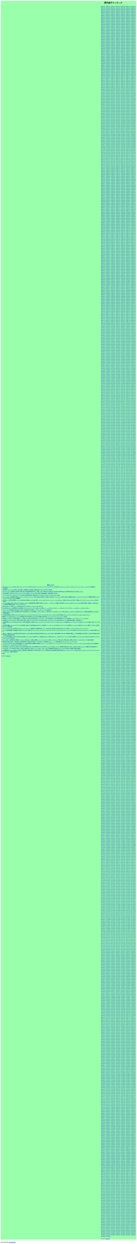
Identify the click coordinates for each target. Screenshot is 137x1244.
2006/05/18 (118, 39)
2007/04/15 (133, 110)
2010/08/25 (113, 374)
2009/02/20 (123, 255)
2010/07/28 (113, 368)
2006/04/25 (108, 34)
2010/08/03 (108, 369)
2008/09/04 (118, 219)
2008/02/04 (103, 174)
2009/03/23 (103, 263)
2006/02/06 (103, 18)
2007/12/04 (108, 161)
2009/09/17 (118, 300)
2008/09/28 (133, 224)
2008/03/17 (103, 183)
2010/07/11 (133, 363)
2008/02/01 (123, 173)
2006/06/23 (123, 46)
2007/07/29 (133, 132)
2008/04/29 (108, 192)
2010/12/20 (103, 399)
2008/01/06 (133, 167)
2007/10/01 (103, 147)
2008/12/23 (108, 243)
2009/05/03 (133, 270)
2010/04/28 (113, 348)
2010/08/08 (133, 369)
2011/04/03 (133, 420)
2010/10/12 (108, 384)
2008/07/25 (123, 210)
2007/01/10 (113, 90)
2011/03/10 (118, 416)
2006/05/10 (113, 37)
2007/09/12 (113, 143)
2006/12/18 (103, 85)
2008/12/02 (108, 239)
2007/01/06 (128, 88)
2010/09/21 (108, 380)
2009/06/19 (123, 281)
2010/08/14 (128, 371)
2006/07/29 (128, 54)
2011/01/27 (118, 407)
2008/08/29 (123, 218)
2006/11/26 (133, 79)
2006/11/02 (118, 75)
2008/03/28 (123, 185)
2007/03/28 (113, 107)
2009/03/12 (118, 260)
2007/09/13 (118, 143)
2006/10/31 (108, 75)
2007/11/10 (128, 155)
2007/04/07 (128, 108)
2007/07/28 (128, 132)
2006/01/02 (103, 10)
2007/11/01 (118, 153)
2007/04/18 (113, 111)
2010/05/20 (118, 353)
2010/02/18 (118, 333)
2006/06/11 (133, 43)
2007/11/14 (113, 156)
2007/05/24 (118, 119)
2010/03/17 (113, 339)
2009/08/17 (103, 294)
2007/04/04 (113, 108)
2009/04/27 (103, 270)
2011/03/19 (128, 417)
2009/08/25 (108, 296)
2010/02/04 (118, 330)
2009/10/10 (128, 305)
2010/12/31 (123, 401)
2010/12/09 (118, 396)
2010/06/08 (108, 357)
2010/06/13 (133, 357)
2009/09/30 (113, 303)
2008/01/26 (128, 171)
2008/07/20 (133, 209)
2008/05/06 (108, 194)
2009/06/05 (123, 278)
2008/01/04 (123, 167)
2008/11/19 (113, 236)
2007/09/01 (128, 140)
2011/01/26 (113, 407)
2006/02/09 (118, 18)
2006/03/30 (118, 28)
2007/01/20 (128, 91)
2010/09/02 (118, 375)
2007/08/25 (128, 138)
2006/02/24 (123, 21)
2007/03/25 (133, 105)
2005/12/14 (113, 6)
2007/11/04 (133, 153)
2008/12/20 (128, 242)
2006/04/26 (113, 34)
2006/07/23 (133, 52)
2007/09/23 (133, 144)
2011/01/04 (108, 402)
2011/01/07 (123, 402)
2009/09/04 (123, 297)
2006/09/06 (113, 63)
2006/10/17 (108, 72)
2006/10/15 (133, 70)
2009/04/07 (108, 266)
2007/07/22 (133, 131)
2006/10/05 (118, 69)
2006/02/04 (128, 16)
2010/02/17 (113, 333)
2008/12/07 (133, 239)
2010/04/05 (103, 344)
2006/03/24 (123, 27)
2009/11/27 (123, 315)
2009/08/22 (128, 294)
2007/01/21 (133, 91)
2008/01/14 (103, 170)
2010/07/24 (128, 366)
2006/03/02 (118, 22)
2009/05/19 (108, 275)
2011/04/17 (133, 423)
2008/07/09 (113, 207)
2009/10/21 (113, 308)
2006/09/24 (133, 66)
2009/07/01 (113, 284)
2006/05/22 (103, 40)
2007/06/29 (123, 126)
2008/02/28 (118, 179)
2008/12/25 (118, 243)
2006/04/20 (118, 33)
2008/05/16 (123, 195)
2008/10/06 (103, 227)
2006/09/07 (118, 63)
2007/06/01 (123, 120)
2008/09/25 (118, 224)
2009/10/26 (103, 309)
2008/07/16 (113, 209)
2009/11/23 (103, 315)
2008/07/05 (128, 206)
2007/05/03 (118, 114)
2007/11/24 (128, 158)
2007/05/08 (108, 116)
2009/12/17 (118, 320)
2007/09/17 (103, 144)
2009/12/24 (118, 321)
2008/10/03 (123, 225)
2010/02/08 (103, 332)
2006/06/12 (103, 45)
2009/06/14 (133, 279)
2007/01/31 (113, 94)
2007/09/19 (113, 144)
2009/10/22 (118, 308)
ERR (4, 653)
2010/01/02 (128, 323)
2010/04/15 (118, 345)
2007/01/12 (123, 90)
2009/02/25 (113, 257)
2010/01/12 (108, 326)
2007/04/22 (133, 111)
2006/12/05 (108, 82)
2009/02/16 (103, 255)
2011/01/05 (113, 402)
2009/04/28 (108, 270)
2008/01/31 (118, 173)
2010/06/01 (108, 356)
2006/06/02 (123, 42)
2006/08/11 (123, 57)
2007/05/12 (128, 116)
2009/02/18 (113, 255)
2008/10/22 (113, 230)
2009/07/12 (133, 285)
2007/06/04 (103, 122)
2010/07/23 (123, 366)
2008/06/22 (133, 203)
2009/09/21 (103, 302)
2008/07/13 (133, 207)
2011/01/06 (118, 402)
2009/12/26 (128, 321)
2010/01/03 (133, 323)
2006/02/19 (133, 19)
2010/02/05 (123, 330)
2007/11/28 (113, 159)
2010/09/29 (113, 381)
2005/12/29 (118, 9)
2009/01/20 (108, 249)
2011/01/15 (128, 404)
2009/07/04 (128, 284)
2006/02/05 (133, 16)
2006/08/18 (123, 58)
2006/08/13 (133, 57)
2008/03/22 (128, 183)
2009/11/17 (108, 314)
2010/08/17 (108, 372)
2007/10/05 (123, 147)
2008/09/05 (123, 219)
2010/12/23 (118, 399)
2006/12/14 (118, 84)
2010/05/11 (108, 351)
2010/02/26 (123, 335)
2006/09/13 (113, 64)
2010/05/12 (113, 351)
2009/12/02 (113, 317)
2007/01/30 (108, 94)
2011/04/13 (113, 423)
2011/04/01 (123, 420)
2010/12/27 (103, 401)
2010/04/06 (108, 344)
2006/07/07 (123, 49)
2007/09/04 (108, 141)
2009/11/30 (103, 317)
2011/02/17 (118, 411)
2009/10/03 (128, 303)
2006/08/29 (108, 61)
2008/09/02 (108, 219)
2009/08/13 (118, 293)
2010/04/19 (103, 347)
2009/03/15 (133, 260)
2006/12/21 (118, 85)
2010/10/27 (113, 387)
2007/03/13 (108, 104)
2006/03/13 (103, 25)
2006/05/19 (123, 39)
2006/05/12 (123, 37)
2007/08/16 (118, 137)
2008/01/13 (133, 168)
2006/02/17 (123, 19)
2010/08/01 (133, 368)
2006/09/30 (128, 67)
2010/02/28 (133, 335)
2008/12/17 (113, 242)
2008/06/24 (108, 204)
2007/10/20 (128, 150)
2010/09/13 (103, 378)
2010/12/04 (128, 395)
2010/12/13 (103, 398)
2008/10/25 (128, 230)
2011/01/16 (133, 404)
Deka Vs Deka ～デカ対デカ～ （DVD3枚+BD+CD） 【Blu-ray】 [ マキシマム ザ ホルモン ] (23, 606)
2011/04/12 (108, 423)
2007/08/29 (113, 140)
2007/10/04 (118, 147)
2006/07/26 (113, 54)
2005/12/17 (128, 6)
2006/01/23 (103, 15)
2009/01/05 (103, 246)
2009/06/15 (103, 281)
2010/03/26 (123, 341)
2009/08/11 (108, 293)
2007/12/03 (103, 161)
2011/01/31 (103, 408)
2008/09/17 (113, 222)
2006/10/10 (108, 70)
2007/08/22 (113, 138)
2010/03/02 (108, 336)
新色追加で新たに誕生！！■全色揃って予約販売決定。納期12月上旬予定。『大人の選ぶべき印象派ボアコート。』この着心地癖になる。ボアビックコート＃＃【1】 (40, 641)
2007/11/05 (103, 155)
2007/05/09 (113, 116)
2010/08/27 (123, 374)
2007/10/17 (113, 150)
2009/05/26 (108, 276)
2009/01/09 (123, 246)
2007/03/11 (133, 102)
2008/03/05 (113, 180)
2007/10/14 (133, 149)
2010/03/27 (128, 341)
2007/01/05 (123, 88)
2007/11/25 (133, 158)
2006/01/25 (113, 15)
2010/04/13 (108, 345)
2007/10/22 (103, 152)
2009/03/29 (133, 263)
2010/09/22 (113, 380)
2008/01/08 (108, 168)
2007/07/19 (118, 131)
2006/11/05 (133, 75)
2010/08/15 (133, 371)
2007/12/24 (103, 165)
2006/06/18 (133, 45)
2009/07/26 (133, 288)
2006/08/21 (103, 60)
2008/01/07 (103, 168)
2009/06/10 (113, 279)
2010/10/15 (123, 384)
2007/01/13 (128, 90)
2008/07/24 (118, 210)
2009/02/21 (128, 255)
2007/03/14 (113, 104)
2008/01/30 (113, 173)
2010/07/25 (133, 366)
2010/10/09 (128, 383)
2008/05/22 (118, 197)
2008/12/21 (133, 242)
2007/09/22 (128, 144)
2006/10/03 (108, 69)
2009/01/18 (133, 248)
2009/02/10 (108, 254)
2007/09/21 (123, 144)
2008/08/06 (113, 213)
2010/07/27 (108, 368)
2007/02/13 (108, 98)
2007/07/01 (133, 126)
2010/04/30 (123, 348)
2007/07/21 (128, 131)
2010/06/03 (118, 356)
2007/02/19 (103, 99)
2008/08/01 (123, 212)
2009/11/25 (113, 315)
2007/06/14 (118, 123)
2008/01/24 (118, 171)
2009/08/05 (113, 291)
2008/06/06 (123, 200)
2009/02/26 (118, 257)
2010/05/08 (128, 350)
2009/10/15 (118, 306)
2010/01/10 (133, 324)
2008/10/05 (133, 225)
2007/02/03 (128, 94)
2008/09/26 (123, 224)
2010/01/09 (128, 324)
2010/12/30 (118, 401)
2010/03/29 (103, 342)
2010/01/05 (108, 324)
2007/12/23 (133, 164)
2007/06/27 (113, 126)
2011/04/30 (128, 426)
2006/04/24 (103, 34)
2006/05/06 (128, 36)
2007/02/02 (123, 94)
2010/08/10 (108, 371)
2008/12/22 (103, 243)
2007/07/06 (123, 128)
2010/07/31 (128, 368)
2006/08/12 (128, 57)
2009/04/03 (123, 264)
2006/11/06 (103, 76)
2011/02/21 (103, 413)
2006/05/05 (123, 36)
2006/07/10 (103, 51)
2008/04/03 (118, 186)
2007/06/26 (108, 126)
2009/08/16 (133, 293)
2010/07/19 (103, 366)
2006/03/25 (128, 27)
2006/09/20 (113, 66)
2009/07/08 (113, 285)
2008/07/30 (113, 212)
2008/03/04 (108, 180)
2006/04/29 (128, 34)
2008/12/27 (128, 243)
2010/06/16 (113, 359)
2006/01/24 (108, 15)
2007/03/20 (108, 105)
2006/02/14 (108, 19)
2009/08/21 (123, 294)
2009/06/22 (103, 282)
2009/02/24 (108, 257)
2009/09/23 (113, 302)
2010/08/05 (118, 369)
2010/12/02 (118, 395)
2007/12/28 (123, 165)
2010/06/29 (108, 362)
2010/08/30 (103, 375)
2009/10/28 (113, 309)
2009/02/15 (133, 254)
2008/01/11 (123, 168)
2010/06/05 (128, 356)
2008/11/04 (108, 233)
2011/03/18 (123, 417)
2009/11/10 (108, 312)
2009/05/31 (133, 276)
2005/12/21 (113, 7)
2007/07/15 (133, 129)
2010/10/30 (128, 387)
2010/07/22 (118, 366)
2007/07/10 (108, 129)
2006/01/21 (128, 13)
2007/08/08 (113, 135)
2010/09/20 (103, 380)
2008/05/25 (133, 197)
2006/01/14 (128, 12)
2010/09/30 (118, 381)
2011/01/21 (123, 405)
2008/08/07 (118, 213)
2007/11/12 (103, 156)
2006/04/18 (108, 33)
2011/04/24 (133, 425)
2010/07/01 (118, 362)
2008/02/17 (133, 176)
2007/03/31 (128, 107)
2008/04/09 (113, 188)
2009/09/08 (108, 299)
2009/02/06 (123, 252)
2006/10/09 (103, 70)
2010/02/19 (123, 333)
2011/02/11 (123, 410)
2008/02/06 (113, 174)
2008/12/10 (113, 240)
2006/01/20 (123, 13)
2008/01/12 (128, 168)
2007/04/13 (123, 110)
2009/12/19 (128, 320)
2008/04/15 (108, 189)
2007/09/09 (133, 141)
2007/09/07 (123, 141)
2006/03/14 (108, 25)
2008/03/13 (118, 182)
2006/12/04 (103, 82)
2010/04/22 (118, 347)
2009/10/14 (113, 306)
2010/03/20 (128, 339)
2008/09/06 (128, 219)
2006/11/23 (118, 79)
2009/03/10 (108, 260)
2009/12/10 (118, 318)
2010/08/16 (103, 372)
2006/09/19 (108, 66)
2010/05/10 (103, 351)
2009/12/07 (103, 318)
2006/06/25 (133, 46)
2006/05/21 (133, 39)
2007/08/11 (128, 135)
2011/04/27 (113, 426)
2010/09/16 (118, 378)
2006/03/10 (123, 24)
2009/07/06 (103, 285)
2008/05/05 (103, 194)
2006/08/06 (133, 55)
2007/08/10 (123, 135)
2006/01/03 (108, 10)
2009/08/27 (118, 296)
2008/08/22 (123, 216)
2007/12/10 (103, 162)
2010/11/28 (133, 393)
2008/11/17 (103, 236)
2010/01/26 (108, 329)
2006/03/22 (113, 27)
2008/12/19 (123, 242)
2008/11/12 (113, 234)
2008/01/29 (108, 173)
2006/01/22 (133, 13)
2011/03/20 (133, 417)
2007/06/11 (103, 123)
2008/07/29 (108, 212)
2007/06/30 (128, 126)
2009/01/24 (128, 249)
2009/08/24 (103, 296)
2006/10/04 (113, 69)
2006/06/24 (128, 46)
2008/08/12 (108, 215)
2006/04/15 (128, 31)
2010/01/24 (133, 327)
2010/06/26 (128, 360)
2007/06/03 (133, 120)
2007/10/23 (108, 152)
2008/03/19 (113, 183)
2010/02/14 (133, 332)
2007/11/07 (113, 155)
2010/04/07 (113, 344)
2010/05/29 (128, 354)
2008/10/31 (123, 231)
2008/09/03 (113, 219)
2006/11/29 (113, 81)
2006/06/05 (103, 43)
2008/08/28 (118, 218)
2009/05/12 (108, 273)
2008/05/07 (113, 194)
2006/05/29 (103, 42)
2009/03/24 (108, 263)
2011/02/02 (113, 408)
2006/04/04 (108, 30)
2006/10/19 (118, 72)
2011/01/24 (103, 407)
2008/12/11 (118, 240)
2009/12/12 (128, 318)
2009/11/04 (113, 311)
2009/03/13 (123, 260)
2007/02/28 (113, 101)
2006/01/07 (128, 10)
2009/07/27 (103, 290)
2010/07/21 (113, 366)
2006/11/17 (123, 78)
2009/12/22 (108, 321)
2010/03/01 (103, 336)
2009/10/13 (108, 306)
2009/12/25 (123, 321)
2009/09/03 (118, 297)
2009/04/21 (108, 269)
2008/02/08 (123, 174)
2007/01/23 (108, 93)
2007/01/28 (133, 93)
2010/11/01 (103, 389)
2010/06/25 (123, 360)
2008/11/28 (123, 237)
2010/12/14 (108, 398)
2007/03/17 (128, 104)
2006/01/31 (108, 16)
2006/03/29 (113, 28)
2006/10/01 (133, 67)
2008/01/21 (103, 171)
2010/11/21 (133, 392)
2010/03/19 (123, 339)
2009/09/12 (128, 299)
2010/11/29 (103, 395)
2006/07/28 (123, 54)
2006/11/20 (103, 79)
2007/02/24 (128, 99)
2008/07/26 (128, 210)
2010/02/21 (133, 333)
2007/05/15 (108, 117)
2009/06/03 (113, 278)
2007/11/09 (123, 155)
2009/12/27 (133, 321)
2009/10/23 (123, 308)
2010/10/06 (113, 383)
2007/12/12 (113, 162)
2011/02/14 (103, 411)
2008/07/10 (118, 207)
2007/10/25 (118, 152)
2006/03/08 (113, 24)
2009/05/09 (128, 272)
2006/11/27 (103, 81)
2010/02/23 (108, 335)
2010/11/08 (103, 390)
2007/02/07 (113, 96)
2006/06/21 (113, 46)
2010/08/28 (128, 374)
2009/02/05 (118, 252)
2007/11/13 (108, 156)
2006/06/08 (118, 43)
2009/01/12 (103, 248)
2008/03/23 (133, 183)
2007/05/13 (133, 116)
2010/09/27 (103, 381)
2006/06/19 (103, 46)
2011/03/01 (108, 414)
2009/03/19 (118, 261)
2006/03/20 (103, 27)
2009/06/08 (103, 279)
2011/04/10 (133, 422)
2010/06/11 (123, 357)
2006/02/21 (108, 21)
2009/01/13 (108, 248)
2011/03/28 (103, 420)
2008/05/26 (103, 198)
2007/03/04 (133, 101)
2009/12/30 (113, 323)
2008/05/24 (128, 197)
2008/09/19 (123, 222)
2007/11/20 (108, 158)
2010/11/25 (118, 393)
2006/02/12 (133, 18)
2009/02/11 (113, 254)
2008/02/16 (128, 176)
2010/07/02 (123, 362)
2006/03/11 (128, 24)
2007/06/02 (128, 120)
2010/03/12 (123, 338)
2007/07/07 (128, 128)
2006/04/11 (108, 31)
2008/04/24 (118, 191)
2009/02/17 (108, 255)
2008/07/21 (103, 210)
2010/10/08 (123, 383)
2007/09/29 (128, 146)
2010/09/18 (128, 378)
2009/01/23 (123, 249)
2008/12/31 (113, 245)
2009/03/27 (123, 263)
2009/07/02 (118, 284)
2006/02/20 (103, 21)
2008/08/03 (133, 212)
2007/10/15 (103, 150)
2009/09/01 (108, 297)
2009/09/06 (133, 297)
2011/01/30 (133, 407)
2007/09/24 (103, 146)
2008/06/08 (133, 200)
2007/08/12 (133, 135)
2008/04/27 (133, 191)
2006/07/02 (133, 48)
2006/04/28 (123, 34)
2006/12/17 (133, 84)
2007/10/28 (133, 152)
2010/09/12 (133, 377)
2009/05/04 (103, 272)
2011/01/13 (118, 404)
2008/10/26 (133, 230)
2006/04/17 (103, 33)
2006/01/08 (133, 10)
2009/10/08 (118, 305)
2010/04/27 (108, 348)
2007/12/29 (128, 165)
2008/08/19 (108, 216)
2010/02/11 (118, 332)
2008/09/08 (103, 221)
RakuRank (8, 655)
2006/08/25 (123, 60)
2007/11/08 (118, 155)
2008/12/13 (128, 240)
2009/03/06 (123, 258)
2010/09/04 (128, 375)
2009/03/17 (108, 261)
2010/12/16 (118, 398)
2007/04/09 (103, 110)
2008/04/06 (133, 186)
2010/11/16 (108, 392)
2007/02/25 (133, 99)
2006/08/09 (113, 57)
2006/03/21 (108, 27)
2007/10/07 (133, 147)
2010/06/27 (133, 360)
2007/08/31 (123, 140)
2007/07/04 (113, 128)
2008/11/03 (103, 233)
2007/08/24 (123, 138)
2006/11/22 (113, 79)
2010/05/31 (103, 356)
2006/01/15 (133, 12)
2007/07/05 (118, 128)
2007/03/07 (113, 102)
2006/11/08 (113, 76)
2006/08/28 (103, 61)
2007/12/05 (113, 161)
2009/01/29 (118, 251)
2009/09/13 (133, 299)
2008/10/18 (128, 228)
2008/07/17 (118, 209)
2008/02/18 (103, 177)
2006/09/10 (133, 63)
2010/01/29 (123, 329)
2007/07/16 (103, 131)
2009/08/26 (113, 296)
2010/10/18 (103, 386)
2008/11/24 (103, 237)
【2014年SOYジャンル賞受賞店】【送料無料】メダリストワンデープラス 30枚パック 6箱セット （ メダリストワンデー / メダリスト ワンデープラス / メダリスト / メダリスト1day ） (46, 608)
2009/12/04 (123, 317)
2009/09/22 (108, 302)
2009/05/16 (128, 273)
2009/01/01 (118, 245)
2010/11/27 (128, 393)
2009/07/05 (133, 284)
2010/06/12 (128, 357)
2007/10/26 (123, 152)
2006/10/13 (123, 70)
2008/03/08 (128, 180)
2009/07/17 (123, 287)
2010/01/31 (133, 329)
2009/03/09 (103, 260)
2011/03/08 (108, 416)
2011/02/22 (108, 413)
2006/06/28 (113, 48)
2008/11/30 (133, 237)
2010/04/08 (118, 344)
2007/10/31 (113, 153)
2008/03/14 (123, 182)
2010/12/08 (113, 396)
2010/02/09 (108, 332)
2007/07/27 (123, 132)
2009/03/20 (123, 261)
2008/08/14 (118, 215)
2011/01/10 (103, 404)
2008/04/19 (128, 189)
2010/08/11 (113, 371)
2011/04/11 (103, 423)
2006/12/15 (123, 84)
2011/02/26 (128, 413)
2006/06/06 (108, 43)
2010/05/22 (128, 353)
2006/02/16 (118, 19)
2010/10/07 (118, 383)
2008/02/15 (123, 176)
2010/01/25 (103, 329)
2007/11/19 (103, 158)
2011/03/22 (108, 419)
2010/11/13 (128, 390)
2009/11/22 (133, 314)
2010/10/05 (108, 383)
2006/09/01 (123, 61)
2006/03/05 (133, 22)
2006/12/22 (123, 85)
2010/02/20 (128, 333)
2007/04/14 (128, 110)
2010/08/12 (118, 371)
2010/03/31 (113, 342)
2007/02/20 (108, 99)
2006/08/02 (113, 55)
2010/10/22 (123, 386)
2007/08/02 (118, 134)
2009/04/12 (133, 266)
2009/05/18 (103, 275)
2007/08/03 (123, 134)
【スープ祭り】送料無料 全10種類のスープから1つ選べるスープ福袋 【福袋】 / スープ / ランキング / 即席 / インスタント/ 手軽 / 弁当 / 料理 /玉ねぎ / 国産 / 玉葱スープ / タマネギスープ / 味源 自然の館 (48, 639)
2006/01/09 (103, 12)
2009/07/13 (103, 287)
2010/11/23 (108, 393)
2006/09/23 (128, 66)
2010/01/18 (103, 327)
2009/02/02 (103, 252)
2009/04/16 (118, 267)
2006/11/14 (108, 78)
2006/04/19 (113, 33)
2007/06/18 (103, 125)
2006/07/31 (103, 55)
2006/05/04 (118, 36)
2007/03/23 (123, 105)
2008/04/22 (108, 191)
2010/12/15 (113, 398)
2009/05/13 (113, 273)
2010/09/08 (113, 377)
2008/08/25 (103, 218)
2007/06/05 (108, 122)
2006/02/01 (113, 16)
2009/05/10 (133, 272)
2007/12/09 (133, 161)
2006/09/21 (118, 66)
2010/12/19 (133, 398)
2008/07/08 (108, 207)
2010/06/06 (133, 356)
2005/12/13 (108, 6)
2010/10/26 (108, 387)
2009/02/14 (128, 254)
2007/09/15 (128, 143)
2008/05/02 (123, 192)
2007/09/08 (128, 141)
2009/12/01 (108, 317)
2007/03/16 (123, 104)
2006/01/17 (108, 13)
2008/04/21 (103, 191)
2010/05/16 (133, 351)
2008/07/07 (103, 207)
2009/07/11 (128, 285)
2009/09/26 (128, 302)
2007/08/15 (113, 137)
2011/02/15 (108, 411)
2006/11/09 (118, 76)
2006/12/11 (103, 84)
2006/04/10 (103, 31)
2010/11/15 (103, 392)
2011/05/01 (133, 426)
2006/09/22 (123, 66)
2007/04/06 (123, 108)
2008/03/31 (103, 186)
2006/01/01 (133, 9)
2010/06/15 (108, 359)
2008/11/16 (133, 234)
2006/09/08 (123, 63)
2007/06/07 (118, 122)
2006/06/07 (113, 43)
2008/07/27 (133, 210)
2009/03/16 (103, 261)
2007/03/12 (103, 104)
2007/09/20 (118, 144)
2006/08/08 (108, 57)
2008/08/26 (108, 218)
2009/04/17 (123, 267)
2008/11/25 (108, 237)
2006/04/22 (128, 33)
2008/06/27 (123, 204)
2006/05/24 (113, 40)
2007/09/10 (103, 143)
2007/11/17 (128, 156)
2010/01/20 (113, 327)
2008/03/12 (113, 182)
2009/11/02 (103, 311)
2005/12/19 (103, 7)
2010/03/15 (103, 339)
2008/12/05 (123, 239)
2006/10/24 (108, 73)
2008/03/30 (133, 185)
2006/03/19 (133, 25)
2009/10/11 (133, 305)
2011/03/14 (103, 417)
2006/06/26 (103, 48)
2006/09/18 (103, 66)
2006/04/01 (128, 28)
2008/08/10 (133, 213)
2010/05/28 (123, 354)
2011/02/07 (103, 410)
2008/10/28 (108, 231)
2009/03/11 (113, 260)
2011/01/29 (128, 407)
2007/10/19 (123, 150)
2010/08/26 (118, 374)
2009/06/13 (128, 279)
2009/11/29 (133, 315)
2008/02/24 (133, 177)
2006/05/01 (103, 36)
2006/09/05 (108, 63)
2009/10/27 (108, 309)
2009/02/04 (113, 252)
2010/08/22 (133, 372)
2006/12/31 (133, 87)
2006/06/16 (123, 45)
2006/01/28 (128, 15)
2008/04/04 (123, 186)
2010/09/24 (123, 380)
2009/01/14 (113, 248)
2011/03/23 (113, 419)
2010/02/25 (118, 335)
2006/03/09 (118, 24)
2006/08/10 (118, 57)
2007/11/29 (118, 159)
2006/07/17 (103, 52)
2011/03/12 (128, 416)
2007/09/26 (113, 146)
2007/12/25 (108, 165)
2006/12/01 (123, 81)
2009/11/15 (133, 312)
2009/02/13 (123, 254)
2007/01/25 (118, 93)
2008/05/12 (103, 195)
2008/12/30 (108, 245)
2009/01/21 (113, 249)
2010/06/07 (103, 357)
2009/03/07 (128, 258)
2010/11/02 (108, 389)
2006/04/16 (133, 31)
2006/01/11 (113, 12)
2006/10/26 (118, 73)
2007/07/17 (108, 131)
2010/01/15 (123, 326)
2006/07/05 (113, 49)
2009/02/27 (123, 257)
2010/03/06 (128, 336)
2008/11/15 (128, 234)
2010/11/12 (123, 390)
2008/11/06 (118, 233)
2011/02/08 (108, 410)
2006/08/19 (128, 58)
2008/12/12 (123, 240)
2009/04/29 (113, 270)
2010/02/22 (103, 335)
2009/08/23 (133, 294)
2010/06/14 (103, 359)
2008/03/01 (128, 179)
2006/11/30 (118, 81)
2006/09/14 (118, 64)
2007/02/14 (113, 98)
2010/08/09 (103, 371)
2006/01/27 (123, 15)
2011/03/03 (118, 414)
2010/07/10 (128, 363)
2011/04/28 (118, 426)
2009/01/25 (133, 249)
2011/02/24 (118, 413)
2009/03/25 (113, 263)
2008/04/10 (118, 188)
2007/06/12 (108, 123)
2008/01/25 (123, 171)
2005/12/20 (108, 7)
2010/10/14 (118, 384)
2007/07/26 (118, 132)
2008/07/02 (113, 206)
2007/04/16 (103, 111)
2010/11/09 (108, 390)
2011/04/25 (103, 426)
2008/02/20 (113, 177)
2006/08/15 (108, 58)
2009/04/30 (118, 270)
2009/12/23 (113, 321)
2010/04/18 (133, 345)
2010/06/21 (103, 360)
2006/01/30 (103, 16)
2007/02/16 (123, 98)
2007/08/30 (118, 140)
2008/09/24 (113, 224)
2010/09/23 (118, 380)
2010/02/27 (128, 335)
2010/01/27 (113, 329)
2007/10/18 (118, 150)
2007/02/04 (133, 94)
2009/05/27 (113, 276)
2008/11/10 (103, 234)
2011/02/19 (128, 411)
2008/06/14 (128, 201)
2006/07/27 (118, 54)
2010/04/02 (123, 342)
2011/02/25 (123, 413)
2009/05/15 (123, 273)
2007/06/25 (103, 126)
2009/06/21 (133, 281)
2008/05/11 (133, 194)
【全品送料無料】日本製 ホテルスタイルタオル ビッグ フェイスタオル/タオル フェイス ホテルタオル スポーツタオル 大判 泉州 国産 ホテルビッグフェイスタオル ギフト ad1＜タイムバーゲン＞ (46, 614)
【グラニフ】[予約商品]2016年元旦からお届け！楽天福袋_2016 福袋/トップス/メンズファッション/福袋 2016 (27, 609)
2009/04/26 (133, 269)
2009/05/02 (128, 270)
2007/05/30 (113, 120)
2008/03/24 (103, 185)
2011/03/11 (123, 416)
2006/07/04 (108, 49)
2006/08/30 (113, 61)
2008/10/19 (133, 228)
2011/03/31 (118, 420)
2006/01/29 (133, 15)
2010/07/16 (123, 365)
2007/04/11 (113, 110)
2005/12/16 (123, 6)
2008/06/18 (113, 203)
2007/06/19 (108, 125)
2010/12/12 (133, 396)
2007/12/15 (128, 162)
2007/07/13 (123, 129)
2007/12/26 (113, 165)
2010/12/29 (113, 401)
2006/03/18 (128, 25)
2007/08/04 (128, 134)
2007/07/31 (108, 134)
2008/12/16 (108, 242)
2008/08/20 (113, 216)
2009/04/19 (133, 267)
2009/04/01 (113, 264)
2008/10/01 (113, 225)
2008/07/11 (123, 207)
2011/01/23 (133, 405)
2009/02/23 (103, 257)
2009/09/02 (113, 297)
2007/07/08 (133, 128)
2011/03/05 (128, 414)
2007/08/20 (103, 138)
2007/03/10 (128, 102)
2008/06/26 (118, 204)
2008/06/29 (133, 204)
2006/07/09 (133, 49)
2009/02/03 (108, 252)
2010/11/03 (113, 389)
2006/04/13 (118, 31)
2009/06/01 (103, 278)
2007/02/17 (128, 98)
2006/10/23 (103, 73)
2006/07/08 (128, 49)
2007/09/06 (118, 141)
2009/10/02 (123, 303)
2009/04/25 (128, 269)
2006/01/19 (118, 13)
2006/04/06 (118, 30)
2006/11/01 (113, 75)
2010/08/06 (123, 369)
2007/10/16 (108, 150)
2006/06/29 (118, 48)
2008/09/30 (108, 225)
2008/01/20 (133, 170)
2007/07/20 (123, 131)
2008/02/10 (133, 174)
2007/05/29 (108, 120)
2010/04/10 (128, 344)
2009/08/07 (123, 291)
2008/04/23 (113, 191)
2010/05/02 (133, 348)
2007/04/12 (118, 110)
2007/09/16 (133, 143)
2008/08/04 (103, 213)
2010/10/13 (113, 384)
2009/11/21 (128, 314)
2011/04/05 (108, 422)
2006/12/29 (123, 87)
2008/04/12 (128, 188)
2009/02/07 (128, 252)
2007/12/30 (133, 165)
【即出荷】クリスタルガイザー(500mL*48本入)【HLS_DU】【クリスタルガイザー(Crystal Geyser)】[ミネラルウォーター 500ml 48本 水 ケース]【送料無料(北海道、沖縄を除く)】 (42, 620)
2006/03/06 (103, 24)
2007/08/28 (108, 140)
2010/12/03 (123, 395)
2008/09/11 (118, 221)
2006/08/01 (108, 55)
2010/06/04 (123, 356)
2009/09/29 (108, 303)
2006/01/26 (118, 15)
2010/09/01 (113, 375)
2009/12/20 (133, 320)
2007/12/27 (118, 165)
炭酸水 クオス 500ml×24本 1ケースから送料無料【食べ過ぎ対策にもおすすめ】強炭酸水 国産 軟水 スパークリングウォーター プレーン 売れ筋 (35, 616)
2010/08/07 (128, 369)
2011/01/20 (118, 405)
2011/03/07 (103, 416)
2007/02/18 (133, 98)
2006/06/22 (118, 46)
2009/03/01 (133, 257)
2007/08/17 (123, 137)
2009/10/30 (123, 309)
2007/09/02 (133, 140)
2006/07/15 (128, 51)
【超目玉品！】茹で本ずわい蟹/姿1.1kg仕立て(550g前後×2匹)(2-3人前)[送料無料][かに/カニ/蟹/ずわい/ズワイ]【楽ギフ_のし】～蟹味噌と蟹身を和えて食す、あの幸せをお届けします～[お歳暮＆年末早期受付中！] (50, 646)
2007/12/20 (118, 164)
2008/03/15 (128, 182)
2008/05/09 (123, 194)
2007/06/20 (113, 125)
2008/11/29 (128, 237)
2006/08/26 (128, 60)
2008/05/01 (118, 192)
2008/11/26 (113, 237)
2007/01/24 (113, 93)
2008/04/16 (113, 189)
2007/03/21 (113, 105)
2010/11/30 (108, 395)
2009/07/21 (108, 288)
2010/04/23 (123, 347)
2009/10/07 (113, 305)
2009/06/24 (113, 282)
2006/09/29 (123, 67)
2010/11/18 (118, 392)
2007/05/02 (113, 114)
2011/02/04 (123, 408)
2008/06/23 (103, 204)
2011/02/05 (128, 408)
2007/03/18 (133, 104)
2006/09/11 (103, 64)
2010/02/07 (133, 330)
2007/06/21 (118, 125)
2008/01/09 (113, 168)
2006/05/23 (108, 40)
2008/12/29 (103, 245)
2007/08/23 (118, 138)
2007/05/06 (133, 114)
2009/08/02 (133, 290)
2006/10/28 (128, 73)
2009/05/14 (118, 273)
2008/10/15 (113, 228)
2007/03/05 (103, 102)
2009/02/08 (133, 252)
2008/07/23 (113, 210)
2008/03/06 (118, 180)
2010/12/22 (113, 399)
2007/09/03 (103, 141)
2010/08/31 (108, 375)
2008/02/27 (113, 179)
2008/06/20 (123, 203)
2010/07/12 (103, 365)
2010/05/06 (118, 350)
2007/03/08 (118, 102)
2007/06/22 (123, 125)
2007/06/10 (133, 122)
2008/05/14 (113, 195)
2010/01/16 (128, 326)
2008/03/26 (113, 185)
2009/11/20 (123, 314)
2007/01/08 (103, 90)
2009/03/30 (103, 264)
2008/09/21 (133, 222)
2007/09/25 (108, 146)
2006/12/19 (108, 85)
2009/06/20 (128, 281)
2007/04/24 (108, 113)
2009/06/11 (118, 279)
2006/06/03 (128, 42)
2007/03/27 (108, 107)
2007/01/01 (103, 88)
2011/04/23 (128, 425)
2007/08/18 (128, 137)
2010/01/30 (128, 329)
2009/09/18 (123, 300)
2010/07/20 (108, 366)
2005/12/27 (108, 9)
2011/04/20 (113, 425)
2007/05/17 (118, 117)
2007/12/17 (103, 164)
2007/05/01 (108, 114)
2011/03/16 (113, 417)
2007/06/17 (133, 123)
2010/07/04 (133, 362)
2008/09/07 (133, 219)
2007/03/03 (128, 101)
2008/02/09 (128, 174)
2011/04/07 (118, 422)
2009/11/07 (128, 311)
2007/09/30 (133, 146)
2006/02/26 (133, 21)
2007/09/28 (123, 146)
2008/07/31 (118, 212)
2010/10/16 (128, 384)
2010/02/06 (128, 330)
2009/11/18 (113, 314)
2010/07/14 (113, 365)
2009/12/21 (103, 321)
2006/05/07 (133, 36)
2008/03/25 (108, 185)
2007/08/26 (133, 138)
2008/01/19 (128, 170)
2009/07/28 (108, 290)
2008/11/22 (128, 236)
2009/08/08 (128, 291)
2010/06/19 (128, 359)
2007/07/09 (103, 129)
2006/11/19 (133, 78)
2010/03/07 (133, 336)
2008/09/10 (113, 221)
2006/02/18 (128, 19)
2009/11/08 (133, 311)
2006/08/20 (133, 58)
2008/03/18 (108, 183)
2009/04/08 (113, 266)
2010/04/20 (108, 347)
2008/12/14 (133, 240)
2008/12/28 (133, 243)
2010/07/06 (108, 363)
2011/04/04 (103, 422)
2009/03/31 (108, 264)
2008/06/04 (113, 200)
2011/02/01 (108, 408)
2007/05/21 (103, 119)
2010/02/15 (103, 333)
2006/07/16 (133, 51)
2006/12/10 (133, 82)
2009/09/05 (128, 297)
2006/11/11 (128, 76)
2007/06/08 (123, 122)
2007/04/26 (118, 113)
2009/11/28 (128, 315)
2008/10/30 (118, 231)
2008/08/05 (108, 213)
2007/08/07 (108, 135)
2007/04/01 (133, 107)
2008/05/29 (118, 198)
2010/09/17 (123, 378)
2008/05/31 (128, 198)
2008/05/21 (113, 197)
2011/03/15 (108, 417)
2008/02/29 (123, 179)
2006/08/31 (118, 61)
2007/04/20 (123, 111)
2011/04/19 (108, 425)
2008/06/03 (108, 200)
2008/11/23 (133, 236)
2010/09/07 (108, 377)
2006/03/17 (123, 25)
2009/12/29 (108, 323)
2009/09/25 (123, 302)
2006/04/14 (123, 31)
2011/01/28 (123, 407)
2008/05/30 (123, 198)
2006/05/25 (118, 40)
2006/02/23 (118, 21)
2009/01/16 (123, 248)
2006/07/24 (103, 54)
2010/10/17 (133, 384)
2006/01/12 (118, 12)
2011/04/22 (123, 425)
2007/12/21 (123, 164)
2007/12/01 (128, 159)
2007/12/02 (133, 159)
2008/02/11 (103, 176)
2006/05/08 (103, 37)
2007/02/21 (113, 99)
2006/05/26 (123, 40)
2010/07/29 (118, 368)
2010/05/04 (108, 350)
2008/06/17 (108, 203)
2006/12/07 (118, 82)
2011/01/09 (133, 402)
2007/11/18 (133, 156)
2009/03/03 (108, 258)
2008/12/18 (118, 242)
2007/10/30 (108, 153)
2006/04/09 (133, 30)
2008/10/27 (103, 231)
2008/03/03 (103, 180)
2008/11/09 (133, 233)
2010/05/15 (128, 351)
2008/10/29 (113, 231)
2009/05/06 (113, 272)
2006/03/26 (133, 27)
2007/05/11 (123, 116)
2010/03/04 (118, 336)
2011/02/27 (133, 413)
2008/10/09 (118, 227)
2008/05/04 (133, 192)
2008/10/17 (123, 228)
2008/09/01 (103, 219)
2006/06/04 (133, 42)
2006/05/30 (108, 42)
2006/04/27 (118, 34)
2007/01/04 (118, 88)
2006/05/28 (133, 40)
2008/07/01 (108, 206)
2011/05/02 (103, 428)
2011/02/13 (133, 410)
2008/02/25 (103, 179)
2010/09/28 (108, 381)
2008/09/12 (123, 221)
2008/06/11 (113, 201)
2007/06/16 (128, 123)
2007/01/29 (103, 94)
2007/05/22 (108, 119)
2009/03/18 (113, 261)
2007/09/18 (108, 144)
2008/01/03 (118, 167)
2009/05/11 (103, 273)
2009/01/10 (128, 246)
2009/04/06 (103, 266)
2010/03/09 (108, 338)
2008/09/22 (103, 224)
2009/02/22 (133, 255)
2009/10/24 (128, 308)
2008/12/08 (103, 240)
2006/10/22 (133, 72)
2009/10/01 (118, 303)
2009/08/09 (133, 291)
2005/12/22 (118, 7)
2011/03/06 (133, 414)
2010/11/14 (133, 390)
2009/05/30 (128, 276)
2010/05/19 (113, 353)
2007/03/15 (118, 104)
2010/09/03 (123, 375)
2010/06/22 (108, 360)
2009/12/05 (128, 317)
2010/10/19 (108, 386)
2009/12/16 (113, 320)
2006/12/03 (133, 81)
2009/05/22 (123, 275)
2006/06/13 (108, 45)
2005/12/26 (103, 9)
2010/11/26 (123, 393)
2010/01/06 (113, 324)
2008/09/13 (128, 221)
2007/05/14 (103, 117)
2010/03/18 (118, 339)
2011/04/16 (128, 423)
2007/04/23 (103, 113)
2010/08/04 (113, 369)
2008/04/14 (103, 189)
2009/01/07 (113, 246)
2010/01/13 (113, 326)
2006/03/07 (108, 24)
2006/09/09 (128, 63)
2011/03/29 (108, 420)
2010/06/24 (118, 360)
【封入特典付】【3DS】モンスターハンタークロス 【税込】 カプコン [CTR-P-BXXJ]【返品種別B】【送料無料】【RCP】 (30, 593)
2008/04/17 (118, 189)
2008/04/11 (123, 188)
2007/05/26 (128, 119)
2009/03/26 (118, 263)
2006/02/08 (113, 18)
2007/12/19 (113, 164)
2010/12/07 (108, 396)
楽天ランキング (50, 585)
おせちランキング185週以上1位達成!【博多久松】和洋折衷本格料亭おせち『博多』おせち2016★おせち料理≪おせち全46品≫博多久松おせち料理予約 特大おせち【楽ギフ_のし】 (43, 591)
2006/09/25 (103, 67)
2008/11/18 (108, 236)
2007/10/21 (133, 150)
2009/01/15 (118, 248)
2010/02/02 (108, 330)
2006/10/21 (128, 72)
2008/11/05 (113, 233)
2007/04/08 (133, 108)
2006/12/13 (113, 84)
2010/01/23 (128, 327)
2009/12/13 (133, 318)
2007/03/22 (118, 105)
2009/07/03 (123, 284)
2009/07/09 (118, 285)
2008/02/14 (118, 176)
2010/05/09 (133, 350)
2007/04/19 (118, 111)
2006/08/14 (103, 58)
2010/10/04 (103, 383)
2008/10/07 (108, 227)
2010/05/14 (123, 351)
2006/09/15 (123, 64)
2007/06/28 (118, 126)
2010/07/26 (103, 368)
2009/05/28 (118, 276)
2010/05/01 (128, 348)
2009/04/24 (123, 269)
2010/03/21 (133, 339)
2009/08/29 (128, 296)
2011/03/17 (118, 417)
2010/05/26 (113, 354)
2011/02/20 (133, 411)
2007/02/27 (108, 101)
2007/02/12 (103, 98)
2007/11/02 (123, 153)
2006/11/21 (108, 79)
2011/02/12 (128, 410)
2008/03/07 (123, 180)
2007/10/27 (128, 152)
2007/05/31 (118, 120)
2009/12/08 (108, 318)
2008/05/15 (118, 195)
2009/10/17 (128, 306)
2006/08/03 (118, 55)
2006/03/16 (118, 25)
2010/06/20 (133, 359)
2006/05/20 (128, 39)
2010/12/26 (133, 399)
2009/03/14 (128, 260)
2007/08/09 (118, 135)
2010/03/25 (118, 341)
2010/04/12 (103, 345)
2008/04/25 (123, 191)
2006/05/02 (108, 36)
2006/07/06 (118, 49)
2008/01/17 (118, 170)
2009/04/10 (123, 266)
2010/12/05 (133, 395)
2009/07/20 (103, 288)
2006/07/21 (123, 52)
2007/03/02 (123, 101)
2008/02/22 (123, 177)
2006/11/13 (103, 78)
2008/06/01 (133, 198)
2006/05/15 (103, 39)
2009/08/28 (123, 296)
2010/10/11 (103, 384)
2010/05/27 (118, 354)
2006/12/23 (128, 85)
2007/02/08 (118, 96)
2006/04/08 (128, 30)
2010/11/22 (103, 393)
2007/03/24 (128, 105)
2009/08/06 (118, 291)
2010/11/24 (113, 393)
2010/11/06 (128, 389)
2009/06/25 (118, 282)
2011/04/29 (123, 426)
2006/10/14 (128, 70)
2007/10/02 (108, 147)
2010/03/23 (108, 341)
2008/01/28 (103, 173)
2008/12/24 (113, 243)
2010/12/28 (108, 401)
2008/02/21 (118, 177)
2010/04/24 (128, 347)
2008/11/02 (133, 231)
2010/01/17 (133, 326)
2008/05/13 (108, 195)
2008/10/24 (123, 230)
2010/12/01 (113, 395)
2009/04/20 (103, 269)
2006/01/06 (123, 10)
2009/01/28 (113, 251)
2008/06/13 (123, 201)
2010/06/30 (113, 362)
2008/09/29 (103, 225)
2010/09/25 (128, 380)
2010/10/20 (113, 386)
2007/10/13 (128, 149)
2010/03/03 (113, 336)
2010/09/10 (123, 377)
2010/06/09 (113, 357)
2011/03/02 (113, 414)
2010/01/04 (103, 324)
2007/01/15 (103, 91)
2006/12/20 (113, 85)
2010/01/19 (108, 327)
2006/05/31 (113, 42)
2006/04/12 (113, 31)
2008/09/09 (108, 221)
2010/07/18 (133, 365)
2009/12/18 (123, 320)
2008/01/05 (128, 167)
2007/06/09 (128, 122)
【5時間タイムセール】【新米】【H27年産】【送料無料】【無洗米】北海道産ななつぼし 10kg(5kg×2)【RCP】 (28, 589)
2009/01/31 (128, 251)
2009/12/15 (108, 320)
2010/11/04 (118, 389)
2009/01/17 (128, 248)
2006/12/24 (133, 85)
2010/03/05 (123, 336)
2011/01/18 (108, 405)
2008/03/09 (133, 180)
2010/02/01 (103, 330)
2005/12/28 (113, 9)
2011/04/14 (118, 423)
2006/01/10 (108, 12)
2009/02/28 (128, 257)
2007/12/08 (128, 161)
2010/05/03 (103, 350)
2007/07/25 (113, 132)
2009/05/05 (108, 272)
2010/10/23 (128, 386)
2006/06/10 (128, 43)
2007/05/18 (123, 117)
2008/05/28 (113, 198)
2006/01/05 (118, 10)
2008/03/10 (103, 182)
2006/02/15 (113, 19)
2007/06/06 (113, 122)
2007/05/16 (113, 117)
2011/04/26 (108, 426)
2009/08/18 (108, 294)
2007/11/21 (113, 158)
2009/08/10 (103, 293)
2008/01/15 (108, 170)
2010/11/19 (123, 392)
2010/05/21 (123, 353)
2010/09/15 (113, 378)
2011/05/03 (108, 428)
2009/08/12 (113, 293)
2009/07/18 (128, 287)
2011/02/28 (103, 414)
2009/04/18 (128, 267)
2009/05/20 (113, 275)
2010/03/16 (108, 339)
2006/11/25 (128, 79)
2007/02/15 (118, 98)
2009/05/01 (123, 270)
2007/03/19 (103, 105)
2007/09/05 (113, 141)
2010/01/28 (118, 329)
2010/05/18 (108, 353)
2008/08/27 (113, 218)
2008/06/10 (108, 201)
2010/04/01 (118, 342)
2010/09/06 (103, 377)
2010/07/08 (118, 363)
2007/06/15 (123, 123)
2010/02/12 (123, 332)
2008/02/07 (118, 174)
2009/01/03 (128, 245)
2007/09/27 (118, 146)
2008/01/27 (133, 171)
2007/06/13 (113, 123)
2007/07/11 (113, 129)
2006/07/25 (108, 54)
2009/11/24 (108, 315)
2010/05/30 (133, 354)
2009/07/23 (118, 288)
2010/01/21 (118, 327)
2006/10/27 (123, 73)
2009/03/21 (128, 261)
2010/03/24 (113, 341)
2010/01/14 (118, 326)
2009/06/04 (118, 278)
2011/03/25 (123, 419)
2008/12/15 (103, 242)
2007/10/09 (108, 149)
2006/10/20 (123, 72)
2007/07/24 (108, 132)
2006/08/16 (113, 58)
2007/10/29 (103, 153)
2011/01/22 (128, 405)
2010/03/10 (113, 338)
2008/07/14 (103, 209)
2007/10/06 (128, 147)
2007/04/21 (128, 111)
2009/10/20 (108, 308)
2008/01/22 (108, 171)
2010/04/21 (113, 347)
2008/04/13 (133, 188)
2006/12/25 (103, 87)
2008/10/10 (123, 227)
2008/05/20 (108, 197)
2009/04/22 (113, 269)
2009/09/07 (103, 299)
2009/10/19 (103, 308)
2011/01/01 (128, 401)
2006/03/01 (113, 22)
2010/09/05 (133, 375)
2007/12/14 (123, 162)
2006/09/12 (108, 64)
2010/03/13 (128, 338)
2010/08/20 (123, 372)
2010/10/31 (133, 387)
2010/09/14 (108, 378)
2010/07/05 (103, 363)
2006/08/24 (118, 60)
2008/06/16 (103, 203)
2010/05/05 (113, 350)
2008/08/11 (103, 215)
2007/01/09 (108, 90)
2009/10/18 (133, 306)
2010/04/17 (128, 345)
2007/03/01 (118, 101)
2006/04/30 (133, 34)
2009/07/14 (108, 287)
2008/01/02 (113, 167)
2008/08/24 (133, 216)
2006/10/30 (103, 75)
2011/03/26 (128, 419)
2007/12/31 (103, 167)
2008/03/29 (128, 185)
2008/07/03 (118, 206)
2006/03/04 (128, 22)
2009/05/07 (118, 272)
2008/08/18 (103, 216)
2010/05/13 (118, 351)
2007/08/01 (113, 134)
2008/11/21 (123, 236)
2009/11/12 (118, 312)
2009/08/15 (128, 293)
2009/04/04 (128, 264)
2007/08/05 (133, 134)
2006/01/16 (103, 13)
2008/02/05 (108, 174)
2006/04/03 (103, 30)
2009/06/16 (108, 281)
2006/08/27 (133, 60)
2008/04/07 (103, 188)
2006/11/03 (123, 75)
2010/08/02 (103, 369)
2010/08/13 (123, 371)
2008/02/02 (128, 173)
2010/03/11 (118, 338)
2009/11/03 (108, 311)
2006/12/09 (128, 82)
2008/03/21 (123, 183)
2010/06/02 (113, 356)
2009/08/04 (108, 291)
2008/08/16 (128, 215)
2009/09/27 (133, 302)
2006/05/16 (108, 39)
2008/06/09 (103, 201)
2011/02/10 (118, 410)
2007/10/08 (103, 149)
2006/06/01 (118, 42)
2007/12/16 (133, 162)
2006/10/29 (133, 73)
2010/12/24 (123, 399)
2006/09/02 (128, 61)
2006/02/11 (128, 18)
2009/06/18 (118, 281)
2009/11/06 (123, 311)
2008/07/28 (103, 212)
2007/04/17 (108, 111)
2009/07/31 (123, 290)
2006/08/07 (103, 57)
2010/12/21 (108, 399)
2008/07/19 (128, 209)
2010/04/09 (123, 344)
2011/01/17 (103, 405)
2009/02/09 (103, 254)
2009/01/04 (133, 245)
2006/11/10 (123, 76)
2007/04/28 (128, 113)
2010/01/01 (123, 323)
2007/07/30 (103, 134)
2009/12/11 (123, 318)
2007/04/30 (103, 114)
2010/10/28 (118, 387)
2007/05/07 (103, 116)
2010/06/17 (118, 359)
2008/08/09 (128, 213)
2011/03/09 (113, 416)
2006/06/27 (108, 48)
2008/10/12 (133, 227)
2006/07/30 (133, 54)
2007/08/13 (103, 137)
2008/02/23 (128, 177)
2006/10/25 (113, 73)
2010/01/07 (118, 324)
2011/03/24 (118, 419)
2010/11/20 (128, 392)
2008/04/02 (113, 186)
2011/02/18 (123, 411)
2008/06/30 (103, 206)
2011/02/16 (113, 411)
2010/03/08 (103, 338)
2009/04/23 (118, 269)
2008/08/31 (133, 218)
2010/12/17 (123, 398)
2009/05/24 (133, 275)
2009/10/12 (103, 306)
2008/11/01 (128, 231)
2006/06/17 (128, 45)
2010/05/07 (123, 350)
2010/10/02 (128, 381)
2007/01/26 (123, 93)
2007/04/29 (133, 113)
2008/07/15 (108, 209)
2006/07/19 (113, 52)
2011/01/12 (113, 404)
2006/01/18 (113, 13)
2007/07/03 (108, 128)
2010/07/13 (108, 365)
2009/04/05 (133, 264)
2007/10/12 (123, 149)
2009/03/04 (113, 258)
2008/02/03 (133, 173)
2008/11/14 (123, 234)
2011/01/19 (113, 405)
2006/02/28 (108, 22)
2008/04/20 (133, 189)
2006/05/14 (133, 37)
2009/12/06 (133, 317)
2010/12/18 (128, 398)
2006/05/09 (108, 37)
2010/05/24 (103, 354)
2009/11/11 (113, 312)
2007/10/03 (113, 147)
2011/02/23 (113, 413)
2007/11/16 (123, 156)
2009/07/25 (128, 288)
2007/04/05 (118, 108)
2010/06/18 (123, 359)
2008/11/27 (118, 237)
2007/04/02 (103, 108)
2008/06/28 (128, 204)
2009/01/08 (118, 246)
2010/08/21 (128, 372)
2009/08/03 (103, 291)
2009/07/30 (118, 290)
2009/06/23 (108, 282)
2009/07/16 (118, 287)
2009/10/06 (108, 305)
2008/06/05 (118, 200)
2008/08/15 (123, 215)
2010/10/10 (133, 383)
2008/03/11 (108, 182)
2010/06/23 (113, 360)
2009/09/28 (103, 303)
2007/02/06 (108, 96)
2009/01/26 (103, 251)
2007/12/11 (108, 162)
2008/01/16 (113, 170)
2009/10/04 (133, 303)
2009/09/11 (123, 299)
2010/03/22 (103, 341)
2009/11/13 (123, 312)
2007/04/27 (123, 113)
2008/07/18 (123, 209)
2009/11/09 (103, 312)
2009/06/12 (123, 279)
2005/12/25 (133, 7)
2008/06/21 (128, 203)
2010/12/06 (103, 396)
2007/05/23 (113, 119)
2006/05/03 (113, 36)
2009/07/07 (108, 285)
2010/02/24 (113, 335)
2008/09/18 (118, 222)
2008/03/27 (118, 185)
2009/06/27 (128, 282)
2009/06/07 (133, 278)
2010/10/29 (123, 387)
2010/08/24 (108, 374)
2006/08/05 (128, 55)
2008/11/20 (118, 236)
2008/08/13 (113, 215)
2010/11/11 (118, 390)
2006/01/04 (113, 10)
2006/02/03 (123, 16)
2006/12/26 (108, 87)
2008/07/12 (128, 207)
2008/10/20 (103, 230)
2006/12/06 (113, 82)
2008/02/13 (113, 176)
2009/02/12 (118, 254)
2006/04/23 (133, 33)
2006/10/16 (103, 72)
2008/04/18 (123, 189)
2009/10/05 (103, 305)
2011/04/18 (103, 425)
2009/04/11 (128, 266)
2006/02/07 (108, 18)
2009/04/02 (118, 264)
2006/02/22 (113, 21)
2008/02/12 (108, 176)
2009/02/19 (118, 255)
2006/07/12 (113, 51)
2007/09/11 (108, 143)
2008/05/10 (128, 194)
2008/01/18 (123, 170)
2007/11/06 (108, 155)
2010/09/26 (133, 380)
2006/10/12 (118, 70)
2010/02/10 (113, 332)
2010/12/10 (123, 396)
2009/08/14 (123, 293)
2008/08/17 (133, 215)
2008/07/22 (108, 210)
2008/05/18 (133, 195)
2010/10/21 (118, 386)
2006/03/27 (103, 28)
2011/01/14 (123, 404)
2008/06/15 (133, 201)
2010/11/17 (113, 392)
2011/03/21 (103, 419)
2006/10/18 (113, 72)
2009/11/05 (118, 311)
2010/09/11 (128, 377)
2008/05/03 (128, 192)
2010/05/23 (133, 353)
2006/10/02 (103, 69)
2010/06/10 (118, 357)
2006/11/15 (113, 78)
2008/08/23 (128, 216)
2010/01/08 (123, 324)
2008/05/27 (108, 198)
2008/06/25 (113, 204)
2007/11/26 (103, 159)
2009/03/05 (118, 258)
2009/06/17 (113, 281)
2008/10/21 (108, 230)
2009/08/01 (128, 290)
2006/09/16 (128, 64)
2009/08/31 (103, 297)
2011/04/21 (118, 425)
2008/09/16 (108, 222)
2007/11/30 (123, 159)
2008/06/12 (118, 201)
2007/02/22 (118, 99)
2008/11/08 (128, 233)
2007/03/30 (123, 107)
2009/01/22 (118, 249)
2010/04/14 (113, 345)
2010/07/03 (128, 362)
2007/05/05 (128, 114)
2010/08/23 (103, 374)
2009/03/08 (133, 258)
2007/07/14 (128, 129)
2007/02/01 (118, 94)
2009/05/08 (123, 272)
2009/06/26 (123, 282)
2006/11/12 (133, 76)
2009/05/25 (103, 276)
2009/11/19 (118, 314)
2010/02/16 (108, 333)
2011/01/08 (128, 402)
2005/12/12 (103, 6)
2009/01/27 (108, 251)
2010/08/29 (133, 374)
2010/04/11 (133, 344)
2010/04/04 (133, 342)
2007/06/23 (128, 125)
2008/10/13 (103, 228)
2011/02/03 (118, 408)
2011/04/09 (128, 422)
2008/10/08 (113, 227)
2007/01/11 (118, 90)
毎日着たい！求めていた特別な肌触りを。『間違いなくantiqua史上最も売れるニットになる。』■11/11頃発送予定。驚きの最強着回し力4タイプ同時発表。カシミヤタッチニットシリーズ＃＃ (45, 618)
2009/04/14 (108, 267)
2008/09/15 (103, 222)
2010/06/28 (103, 362)
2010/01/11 (103, 326)
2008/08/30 (128, 218)
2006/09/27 (113, 67)
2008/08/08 (123, 213)
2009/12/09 (113, 318)
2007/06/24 (133, 125)
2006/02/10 (123, 18)
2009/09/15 (108, 300)
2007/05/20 (133, 117)
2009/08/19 (113, 294)
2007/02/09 (123, 96)
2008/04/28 (103, 192)
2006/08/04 (123, 55)
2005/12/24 (128, 7)
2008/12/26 (123, 243)
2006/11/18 (128, 78)
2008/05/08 (118, 194)
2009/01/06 (108, 246)
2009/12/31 (118, 323)
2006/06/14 (113, 45)
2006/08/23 (113, 60)
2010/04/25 (133, 347)
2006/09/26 (108, 67)
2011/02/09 (113, 410)
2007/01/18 (118, 91)
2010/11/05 (123, 389)
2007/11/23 (123, 158)
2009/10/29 (118, 309)
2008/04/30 (113, 192)
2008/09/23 (108, 224)
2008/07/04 (123, 206)
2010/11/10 (113, 390)
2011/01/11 (108, 404)
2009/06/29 (103, 284)
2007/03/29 (118, 107)
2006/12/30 (128, 87)
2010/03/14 (133, 338)
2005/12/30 (123, 9)
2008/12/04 (118, 239)
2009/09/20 (133, 300)
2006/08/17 (118, 58)
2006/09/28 (118, 67)
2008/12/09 (108, 240)
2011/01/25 (108, 407)
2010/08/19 (118, 372)
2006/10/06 (123, 69)
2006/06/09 (123, 43)
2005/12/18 (133, 6)
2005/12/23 (123, 7)
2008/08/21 (118, 216)
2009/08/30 (133, 296)
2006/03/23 (118, 27)
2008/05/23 (123, 197)
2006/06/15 (118, 45)
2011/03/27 (133, 419)
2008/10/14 (108, 228)
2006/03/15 (113, 25)
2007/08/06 (103, 135)
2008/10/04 (128, 225)
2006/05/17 (113, 39)
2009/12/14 (103, 320)
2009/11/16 (103, 314)
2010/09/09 (118, 377)
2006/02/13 (103, 19)
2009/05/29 (123, 276)
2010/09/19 (133, 378)
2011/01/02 (133, 401)
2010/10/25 (103, 387)
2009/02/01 (133, 251)
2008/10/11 (128, 227)
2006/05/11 (118, 37)
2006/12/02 (128, 81)
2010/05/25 (108, 354)
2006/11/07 (108, 76)
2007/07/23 (103, 132)
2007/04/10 (108, 110)
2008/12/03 (113, 239)
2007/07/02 (103, 128)
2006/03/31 (123, 28)
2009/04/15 (113, 267)
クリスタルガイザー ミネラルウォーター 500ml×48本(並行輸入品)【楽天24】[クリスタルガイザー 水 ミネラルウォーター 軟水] (31, 595)
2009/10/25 (133, 308)
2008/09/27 (128, 224)
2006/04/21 (123, 33)
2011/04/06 (113, 422)
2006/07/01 (128, 48)
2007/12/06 (118, 161)
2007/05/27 (133, 119)
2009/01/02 (123, 245)
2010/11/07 (133, 389)
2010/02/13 (128, 332)
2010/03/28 (133, 341)
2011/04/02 (128, 420)
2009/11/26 (118, 315)
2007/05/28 (103, 120)
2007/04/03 (108, 108)
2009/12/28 (103, 323)
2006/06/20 (108, 46)
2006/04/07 (123, 30)
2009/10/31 (128, 309)
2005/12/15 (118, 6)
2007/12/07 (123, 161)
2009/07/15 (113, 287)
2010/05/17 (103, 353)
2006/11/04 (128, 75)
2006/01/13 (123, 12)
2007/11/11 (133, 155)
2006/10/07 (128, 69)
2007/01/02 (108, 88)
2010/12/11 (128, 396)
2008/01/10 (118, 168)
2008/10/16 (118, 228)
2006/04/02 (133, 28)
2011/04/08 (123, 422)
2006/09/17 (133, 64)
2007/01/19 (123, 91)
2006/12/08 (123, 82)
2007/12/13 (118, 162)
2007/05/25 (123, 119)
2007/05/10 (118, 116)
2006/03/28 (108, 28)
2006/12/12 (108, 84)
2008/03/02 (133, 179)
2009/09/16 (113, 300)
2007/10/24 (113, 152)
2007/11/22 (118, 158)
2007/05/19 (128, 117)
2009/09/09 (113, 299)
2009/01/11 (133, 246)
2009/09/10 (118, 299)
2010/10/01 (123, 381)
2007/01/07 (133, 88)
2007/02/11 (133, 96)
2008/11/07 (123, 233)
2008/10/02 (118, 225)
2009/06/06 (128, 278)
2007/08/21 (108, 138)
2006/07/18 (108, 52)
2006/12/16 (128, 84)
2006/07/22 (128, 52)
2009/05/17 (133, 273)
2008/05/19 (103, 197)
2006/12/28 (118, 87)
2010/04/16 (123, 345)
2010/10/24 (133, 386)
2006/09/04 (103, 63)
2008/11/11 (108, 234)
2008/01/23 (113, 171)
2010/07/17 (128, 365)
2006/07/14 (123, 51)
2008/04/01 (108, 186)
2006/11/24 (123, 79)
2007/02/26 (103, 101)
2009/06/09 (108, 279)
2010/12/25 (128, 399)
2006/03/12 (133, 24)
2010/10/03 (133, 381)
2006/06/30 (123, 48)
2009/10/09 (123, 305)
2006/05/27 (128, 40)
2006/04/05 (113, 30)
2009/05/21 (118, 275)
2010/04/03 (128, 342)
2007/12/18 (108, 164)
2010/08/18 (113, 372)
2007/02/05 (103, 96)
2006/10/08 (133, 69)
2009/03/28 (128, 263)
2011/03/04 (123, 414)
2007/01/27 (128, 93)
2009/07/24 (123, 288)
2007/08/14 (108, 137)
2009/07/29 (113, 290)
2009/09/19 (128, 300)
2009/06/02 (108, 278)
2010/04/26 (103, 348)
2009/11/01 (133, 309)
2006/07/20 (118, 52)
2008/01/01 (108, 167)
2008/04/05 (128, 186)
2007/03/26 (103, 107)
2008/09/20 (128, 222)
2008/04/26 (128, 191)
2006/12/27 (113, 87)
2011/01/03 (103, 402)
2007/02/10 (128, 96)
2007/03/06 (108, 102)
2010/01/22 (123, 327)
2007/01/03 (113, 88)
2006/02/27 (103, 22)
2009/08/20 (118, 294)
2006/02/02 (118, 16)
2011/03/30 (113, 420)
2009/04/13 (103, 267)
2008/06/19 (118, 203)
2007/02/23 (123, 99)
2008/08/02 (128, 212)
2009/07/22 (113, 288)
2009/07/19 (133, 287)
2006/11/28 (108, 81)
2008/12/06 (128, 239)
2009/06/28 (133, 282)
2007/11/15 (118, 156)
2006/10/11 (113, 70)
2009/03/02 (103, 258)
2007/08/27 (103, 140)
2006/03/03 (123, 22)
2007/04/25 (113, 113)
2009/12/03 (118, 317)
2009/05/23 (128, 275)
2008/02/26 (108, 179)
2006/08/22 (108, 60)
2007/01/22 (103, 93)
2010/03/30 (108, 342)
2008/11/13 (118, 234)
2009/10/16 (123, 306)
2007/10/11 (118, 149)
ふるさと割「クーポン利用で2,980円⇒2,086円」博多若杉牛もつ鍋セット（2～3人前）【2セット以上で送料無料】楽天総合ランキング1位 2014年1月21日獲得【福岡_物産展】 (42, 648)
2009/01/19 (103, 249)
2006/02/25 (128, 21)
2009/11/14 (128, 312)
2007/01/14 (133, 90)
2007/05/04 (123, 114)
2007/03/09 (123, 102)
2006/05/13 (128, 37)
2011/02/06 (133, 408)
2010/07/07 (113, 363)
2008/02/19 (108, 177)
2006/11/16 (118, 78)
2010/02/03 (113, 330)
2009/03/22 (133, 261)
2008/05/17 (128, 195)
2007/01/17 (113, 91)
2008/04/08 (108, 188)
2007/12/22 (128, 164)
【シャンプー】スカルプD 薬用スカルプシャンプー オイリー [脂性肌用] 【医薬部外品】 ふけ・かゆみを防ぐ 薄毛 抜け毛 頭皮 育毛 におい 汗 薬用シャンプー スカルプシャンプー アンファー (46, 628)
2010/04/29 (118, 348)
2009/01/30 (123, 251)
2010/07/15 (118, 365)
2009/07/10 (123, 285)
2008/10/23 (118, 230)
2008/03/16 (133, 182)
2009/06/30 (108, 284)
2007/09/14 (123, 143)
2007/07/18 (113, 131)
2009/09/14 (103, 300)
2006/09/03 (133, 61)
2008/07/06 (133, 206)
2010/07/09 (123, 363)
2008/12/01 (103, 239)
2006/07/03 (103, 49)
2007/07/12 (118, 129)
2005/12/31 (128, 9)
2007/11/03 (128, 153)
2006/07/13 (118, 51)
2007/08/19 (133, 137)
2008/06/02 (103, 200)
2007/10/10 (113, 149)
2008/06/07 (128, 200)
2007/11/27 (108, 159)
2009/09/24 (118, 302)
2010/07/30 (123, 368)
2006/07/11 (108, 51)
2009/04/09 (118, 266)
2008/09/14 (133, 221)
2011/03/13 (133, 416)
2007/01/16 (108, 91)
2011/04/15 (123, 423)
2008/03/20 (118, 183)
